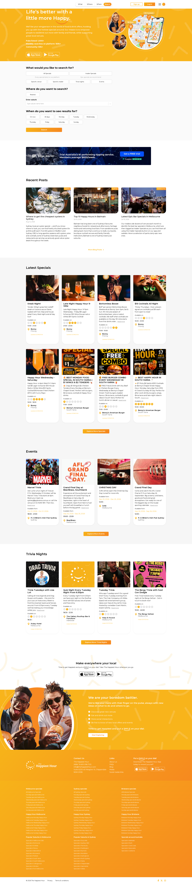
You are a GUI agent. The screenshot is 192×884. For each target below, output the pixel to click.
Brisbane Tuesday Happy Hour (131, 820)
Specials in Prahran (32, 856)
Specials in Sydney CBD (81, 843)
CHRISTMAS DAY (107, 487)
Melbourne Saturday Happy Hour (37, 830)
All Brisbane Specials (128, 792)
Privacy (49, 880)
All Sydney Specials (80, 792)
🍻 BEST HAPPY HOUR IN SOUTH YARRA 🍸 (148, 378)
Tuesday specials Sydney (82, 797)
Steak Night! (34, 303)
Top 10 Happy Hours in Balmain (90, 216)
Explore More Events (96, 534)
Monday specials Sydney (82, 794)
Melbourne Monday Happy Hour (36, 817)
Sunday (76, 122)
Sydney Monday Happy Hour (83, 817)
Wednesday (90, 117)
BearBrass (71, 520)
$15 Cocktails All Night (146, 303)
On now (33, 117)
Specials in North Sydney (82, 858)
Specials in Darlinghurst (81, 856)
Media (112, 770)
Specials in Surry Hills (80, 840)
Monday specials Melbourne (35, 794)
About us (113, 762)
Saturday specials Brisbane (130, 807)
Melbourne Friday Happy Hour (36, 828)
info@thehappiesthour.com (85, 767)
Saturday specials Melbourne (35, 807)
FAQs (112, 764)
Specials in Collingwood (34, 863)
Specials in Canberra (128, 851)
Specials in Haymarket (81, 866)
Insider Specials (90, 73)
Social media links (116, 772)
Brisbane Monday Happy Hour (131, 817)
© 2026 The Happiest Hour (35, 880)
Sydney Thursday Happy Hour (83, 825)
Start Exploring (98, 735)
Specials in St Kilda (32, 845)
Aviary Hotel (36, 624)
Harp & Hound (108, 618)
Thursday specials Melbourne (35, 802)
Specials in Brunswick (33, 853)
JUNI (104, 506)
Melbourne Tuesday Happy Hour (36, 820)
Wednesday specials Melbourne (36, 800)
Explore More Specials (96, 431)
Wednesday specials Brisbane (131, 800)
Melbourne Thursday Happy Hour (36, 825)
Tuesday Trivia (106, 590)
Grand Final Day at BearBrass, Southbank (75, 488)
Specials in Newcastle (129, 848)
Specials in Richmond (33, 843)
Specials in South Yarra (33, 858)
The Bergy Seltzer (146, 614)
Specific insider (58, 82)
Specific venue (36, 82)
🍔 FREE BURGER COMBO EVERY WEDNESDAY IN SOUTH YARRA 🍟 (112, 380)
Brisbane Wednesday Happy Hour (133, 822)
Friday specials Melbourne (34, 805)
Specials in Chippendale (81, 863)
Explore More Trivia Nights (96, 642)
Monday (61, 117)
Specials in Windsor (32, 866)
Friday (47, 122)
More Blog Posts (95, 250)
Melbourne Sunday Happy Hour (36, 833)
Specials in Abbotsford (33, 851)
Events (101, 82)
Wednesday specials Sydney (83, 800)
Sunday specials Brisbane (130, 810)
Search (107, 4)
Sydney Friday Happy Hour (82, 828)
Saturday (62, 122)
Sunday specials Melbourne (35, 810)
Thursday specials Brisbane (130, 802)
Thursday (33, 122)
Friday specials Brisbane (129, 805)
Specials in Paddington (81, 848)
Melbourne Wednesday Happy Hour (37, 822)
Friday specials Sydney (81, 805)
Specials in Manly (79, 861)
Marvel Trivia (34, 487)
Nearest (33, 95)
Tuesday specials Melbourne (35, 797)
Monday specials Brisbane (130, 794)
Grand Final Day (143, 487)
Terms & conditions (62, 880)
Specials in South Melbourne (35, 861)
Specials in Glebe (79, 868)
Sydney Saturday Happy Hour (83, 830)
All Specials (47, 73)
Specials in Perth (127, 843)
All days (47, 117)
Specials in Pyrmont (80, 851)
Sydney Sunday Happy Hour (83, 833)
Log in (149, 4)
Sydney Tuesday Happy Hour (83, 820)
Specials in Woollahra (80, 853)
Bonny (33, 329)
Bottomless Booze (108, 303)
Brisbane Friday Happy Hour (131, 828)
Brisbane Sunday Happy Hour (131, 833)
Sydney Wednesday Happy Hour (84, 822)
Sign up (137, 4)
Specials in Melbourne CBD (35, 840)
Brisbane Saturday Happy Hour (132, 830)
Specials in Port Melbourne (35, 868)
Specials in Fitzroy (32, 848)
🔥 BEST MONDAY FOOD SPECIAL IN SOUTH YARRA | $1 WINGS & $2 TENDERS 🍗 (77, 380)
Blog (111, 767)
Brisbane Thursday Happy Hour (132, 825)
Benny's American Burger (77, 408)
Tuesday (76, 117)
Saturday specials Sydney (82, 807)
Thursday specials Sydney (82, 802)
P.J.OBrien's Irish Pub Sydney (44, 518)
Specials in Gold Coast (129, 845)
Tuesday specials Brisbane (130, 797)
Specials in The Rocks (81, 845)
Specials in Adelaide (128, 840)
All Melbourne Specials (33, 792)
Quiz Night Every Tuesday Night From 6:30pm (77, 591)
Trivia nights (80, 82)
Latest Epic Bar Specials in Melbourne (140, 216)
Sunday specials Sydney (81, 810)
